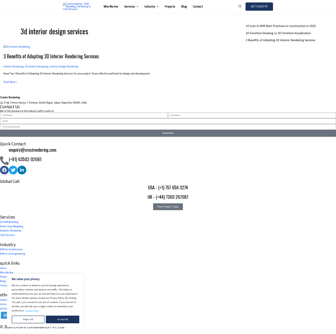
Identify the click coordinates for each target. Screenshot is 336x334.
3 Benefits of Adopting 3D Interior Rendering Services (51, 56)
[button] (136, 6)
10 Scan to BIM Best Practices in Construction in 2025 (281, 26)
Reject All (28, 319)
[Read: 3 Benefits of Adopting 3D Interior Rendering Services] (17, 47)
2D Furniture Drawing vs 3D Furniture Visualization (278, 33)
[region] (45, 300)
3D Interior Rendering (36, 66)
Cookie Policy (32, 310)
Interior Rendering (14, 66)
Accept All (62, 319)
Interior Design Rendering (64, 66)
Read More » (10, 82)
